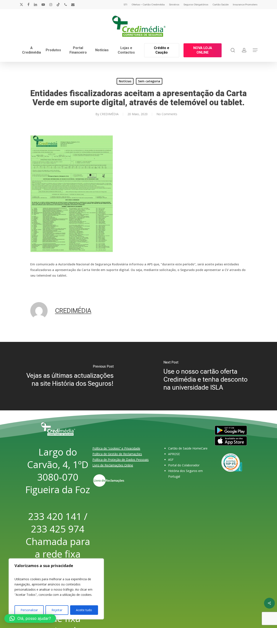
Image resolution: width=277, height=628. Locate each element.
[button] (255, 50)
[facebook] (28, 4)
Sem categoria (149, 81)
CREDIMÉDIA (109, 114)
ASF (171, 459)
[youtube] (43, 4)
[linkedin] (35, 4)
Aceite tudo (84, 610)
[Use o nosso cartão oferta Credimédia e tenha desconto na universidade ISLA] (207, 376)
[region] (56, 588)
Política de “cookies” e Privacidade (116, 448)
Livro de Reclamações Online (112, 465)
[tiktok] (58, 4)
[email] (73, 4)
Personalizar (29, 610)
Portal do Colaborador (184, 465)
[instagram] (50, 4)
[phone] (65, 4)
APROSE (174, 454)
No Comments (166, 114)
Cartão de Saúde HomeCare (188, 448)
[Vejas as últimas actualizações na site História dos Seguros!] (69, 376)
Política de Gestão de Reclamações (117, 454)
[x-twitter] (21, 4)
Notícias (125, 81)
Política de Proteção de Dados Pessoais (120, 459)
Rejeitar (57, 610)
